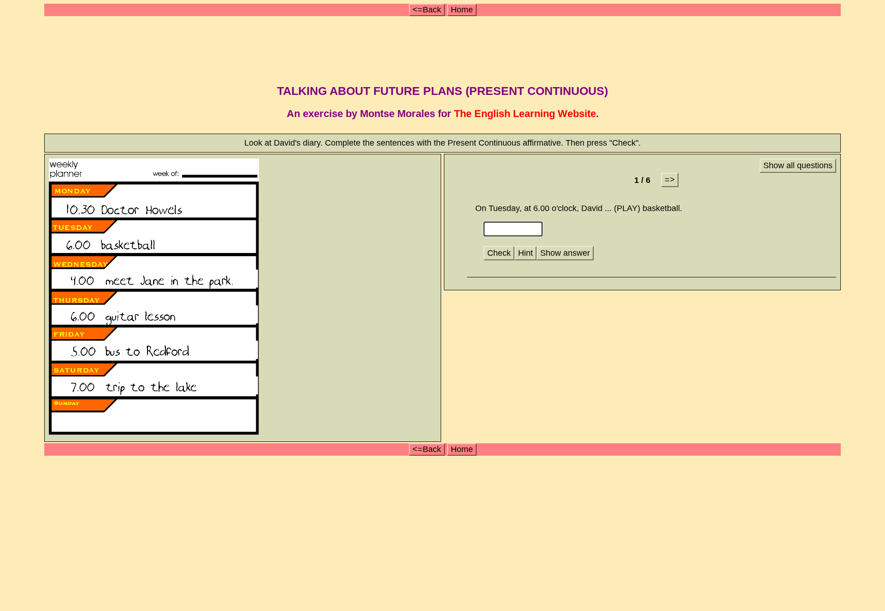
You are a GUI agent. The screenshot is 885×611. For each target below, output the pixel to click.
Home (462, 9)
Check (499, 253)
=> (670, 179)
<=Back (427, 9)
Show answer (565, 253)
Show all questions (797, 165)
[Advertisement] (444, 47)
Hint (525, 253)
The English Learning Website (525, 113)
